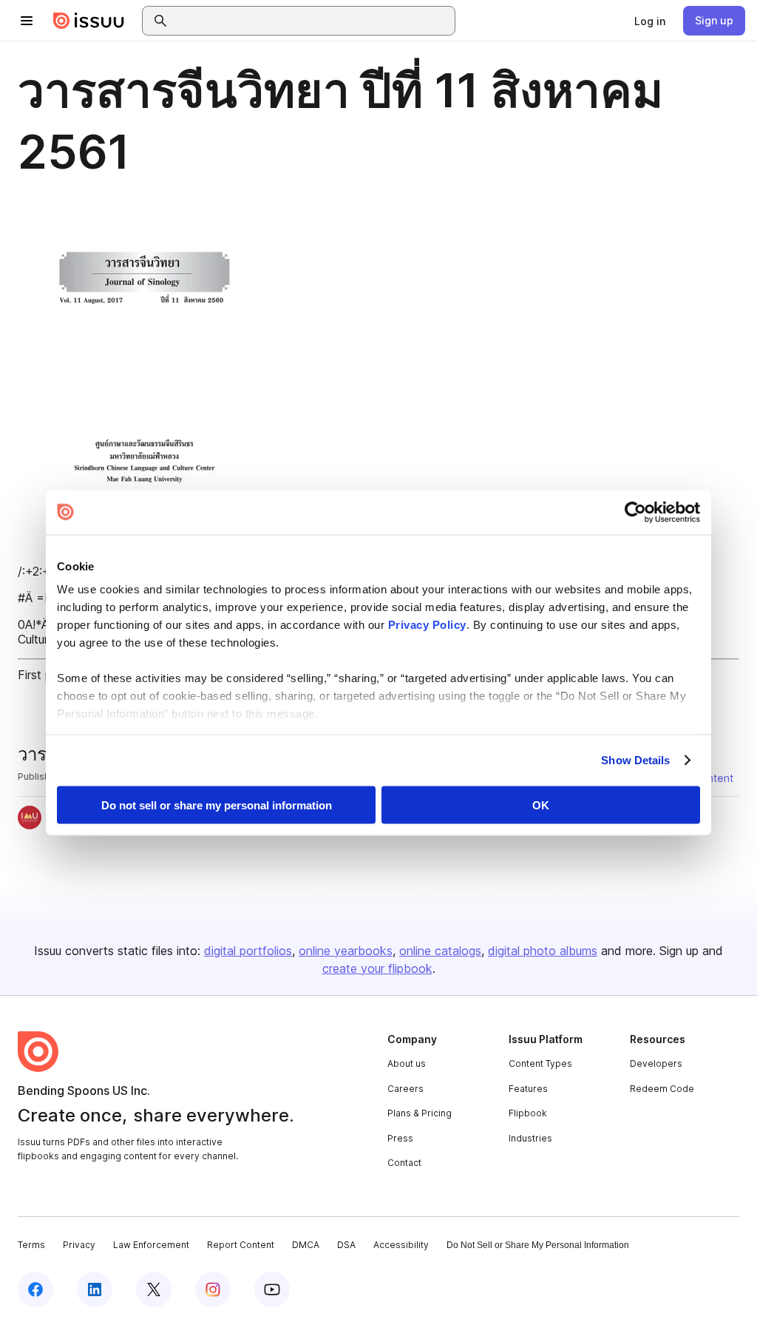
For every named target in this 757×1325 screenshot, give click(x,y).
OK (540, 804)
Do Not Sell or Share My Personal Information (538, 1245)
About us (406, 1063)
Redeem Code (662, 1088)
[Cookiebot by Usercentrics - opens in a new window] (635, 512)
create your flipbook (377, 968)
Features (528, 1088)
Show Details (635, 760)
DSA (346, 1244)
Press (400, 1138)
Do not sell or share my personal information (216, 804)
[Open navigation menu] (26, 21)
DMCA (305, 1244)
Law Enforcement (151, 1244)
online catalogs (440, 950)
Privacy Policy (427, 624)
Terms (31, 1244)
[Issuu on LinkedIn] (94, 1289)
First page (45, 674)
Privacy (79, 1244)
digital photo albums (542, 950)
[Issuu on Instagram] (213, 1289)
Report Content (240, 1244)
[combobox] (312, 21)
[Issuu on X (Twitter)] (154, 1289)
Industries (530, 1138)
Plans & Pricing (419, 1113)
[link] (649, 21)
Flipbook (528, 1113)
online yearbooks (346, 950)
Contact (404, 1162)
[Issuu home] (88, 21)
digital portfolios (248, 950)
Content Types (540, 1063)
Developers (656, 1063)
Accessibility (401, 1244)
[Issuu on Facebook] (35, 1289)
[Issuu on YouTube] (272, 1289)
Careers (405, 1088)
